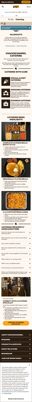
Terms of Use (17, 390)
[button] (16, 232)
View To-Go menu (22, 45)
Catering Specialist (18, 60)
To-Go (11, 19)
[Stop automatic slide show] (4, 15)
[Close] (29, 365)
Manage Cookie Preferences (16, 398)
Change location (10, 45)
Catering (20, 19)
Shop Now (26, 2)
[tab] (15, 15)
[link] (16, 287)
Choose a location (6, 27)
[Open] (2, 6)
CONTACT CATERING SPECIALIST (16, 323)
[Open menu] (2, 23)
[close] (29, 28)
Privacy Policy (8, 393)
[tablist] (16, 15)
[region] (16, 382)
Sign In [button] (29, 6)
